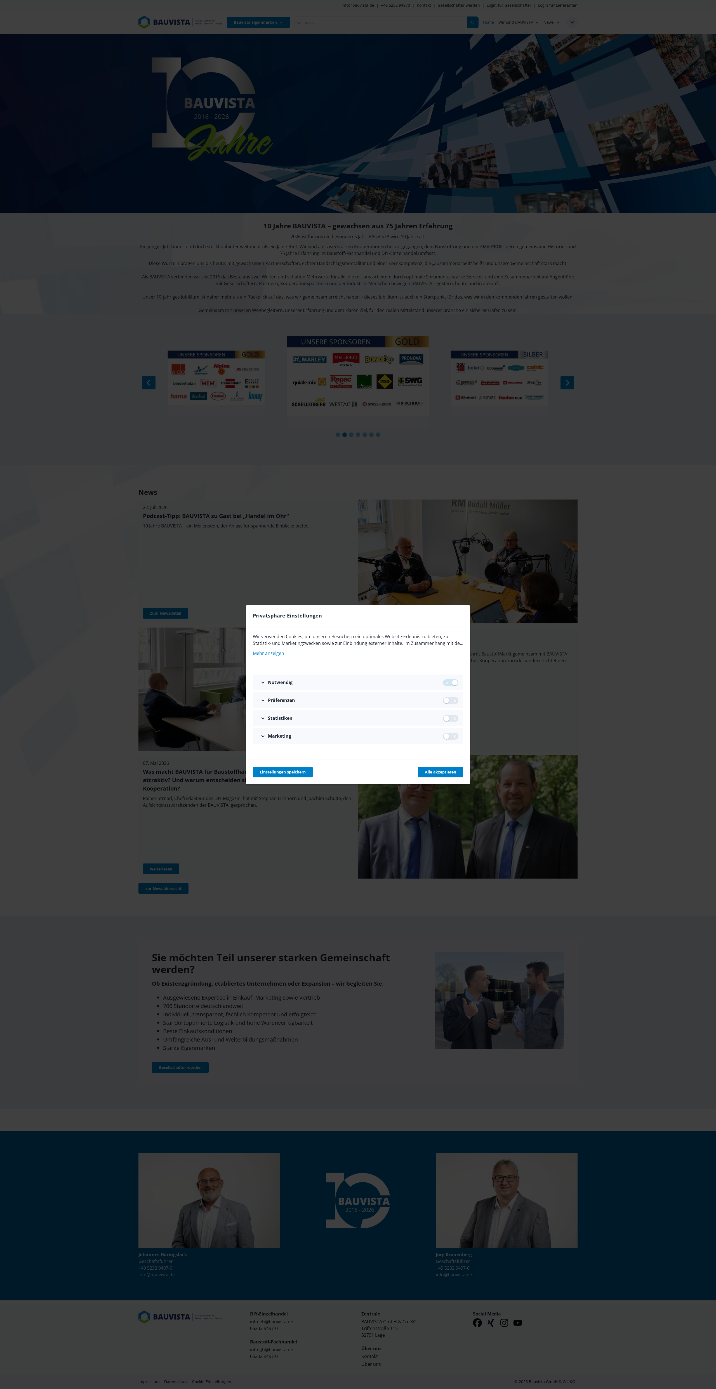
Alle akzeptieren (440, 772)
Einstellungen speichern (283, 772)
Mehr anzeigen (268, 653)
